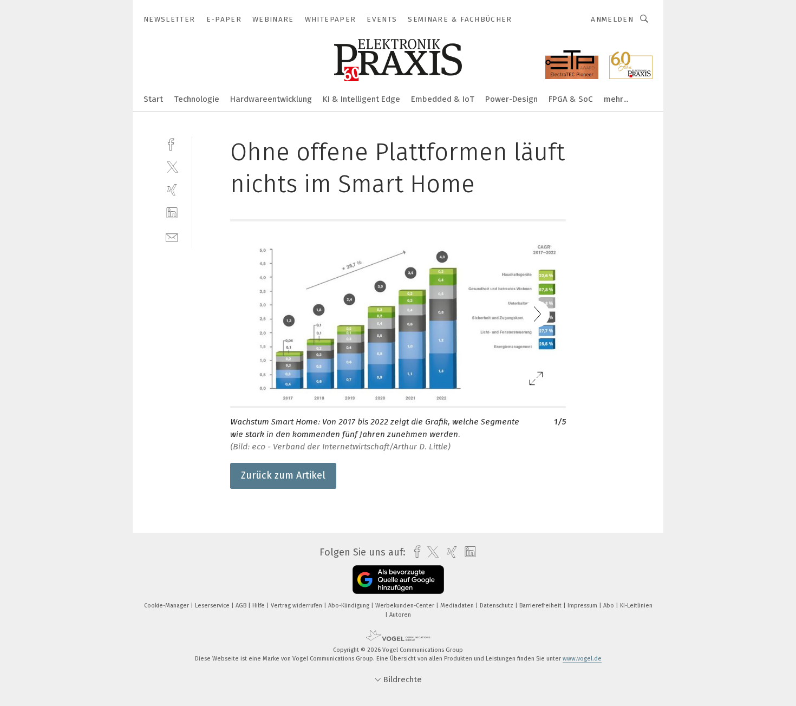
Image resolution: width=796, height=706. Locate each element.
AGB (242, 605)
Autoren (400, 614)
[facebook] (172, 143)
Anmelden (612, 19)
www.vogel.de (582, 658)
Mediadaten (457, 605)
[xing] (172, 190)
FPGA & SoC (571, 99)
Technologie (196, 99)
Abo (609, 605)
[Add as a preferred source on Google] (398, 579)
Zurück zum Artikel (283, 475)
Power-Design (511, 99)
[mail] (172, 236)
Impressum (583, 605)
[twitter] (172, 166)
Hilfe (259, 605)
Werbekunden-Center (405, 605)
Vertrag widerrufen (297, 605)
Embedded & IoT (442, 99)
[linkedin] (172, 213)
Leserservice (213, 605)
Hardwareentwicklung (271, 99)
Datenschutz (497, 605)
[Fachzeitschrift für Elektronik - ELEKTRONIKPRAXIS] (153, 98)
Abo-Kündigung (349, 605)
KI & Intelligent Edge (361, 99)
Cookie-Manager (167, 605)
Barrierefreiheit (541, 605)
